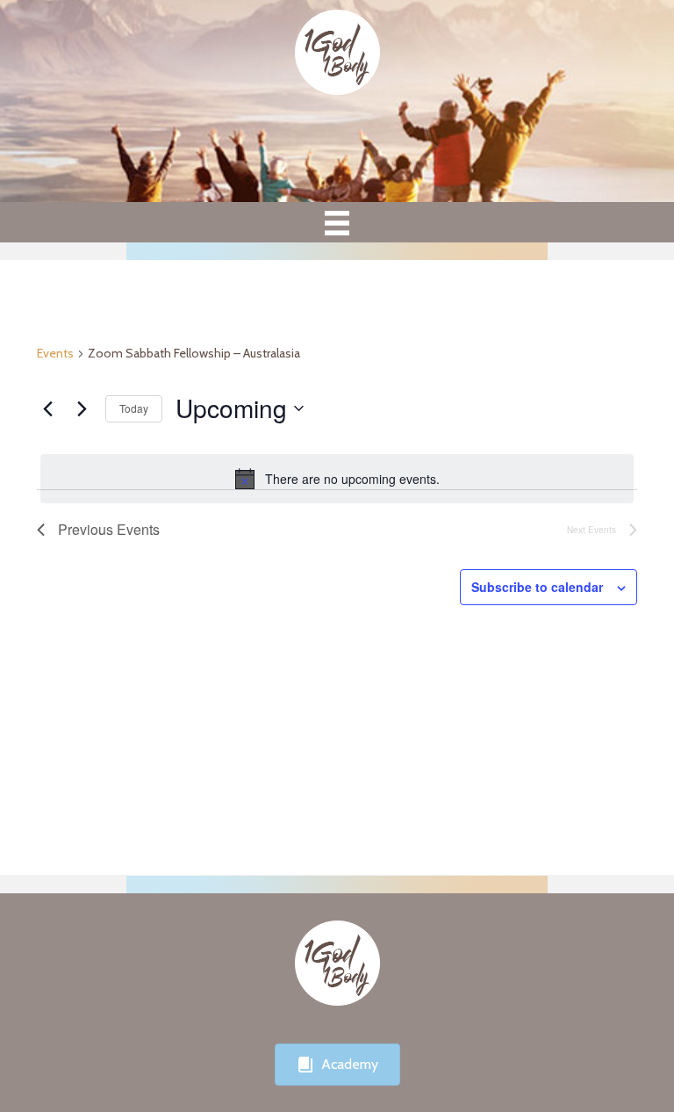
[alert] (337, 478)
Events (55, 353)
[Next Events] (81, 408)
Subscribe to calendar (537, 587)
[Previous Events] (47, 408)
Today (133, 408)
